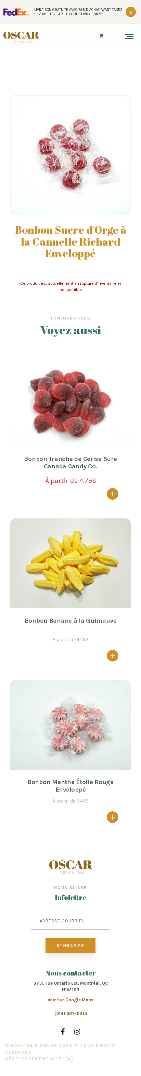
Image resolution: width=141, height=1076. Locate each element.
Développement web (33, 1058)
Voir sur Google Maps (70, 999)
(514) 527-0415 (70, 1013)
